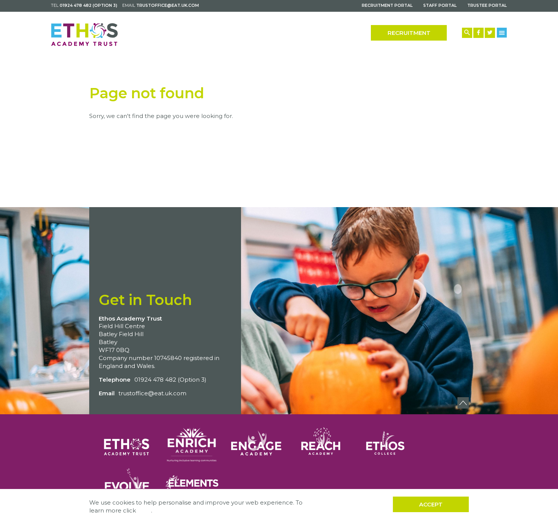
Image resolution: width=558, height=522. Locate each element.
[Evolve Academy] (127, 482)
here (144, 510)
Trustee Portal (487, 5)
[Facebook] (478, 33)
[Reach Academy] (320, 443)
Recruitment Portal (387, 5)
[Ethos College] (385, 443)
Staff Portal (440, 5)
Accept (431, 504)
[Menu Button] (502, 32)
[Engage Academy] (256, 443)
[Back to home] (84, 34)
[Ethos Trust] (127, 443)
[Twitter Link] (490, 33)
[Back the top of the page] (463, 403)
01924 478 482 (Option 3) (88, 5)
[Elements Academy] (191, 482)
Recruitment (409, 32)
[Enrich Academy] (191, 443)
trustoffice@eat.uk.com (167, 5)
